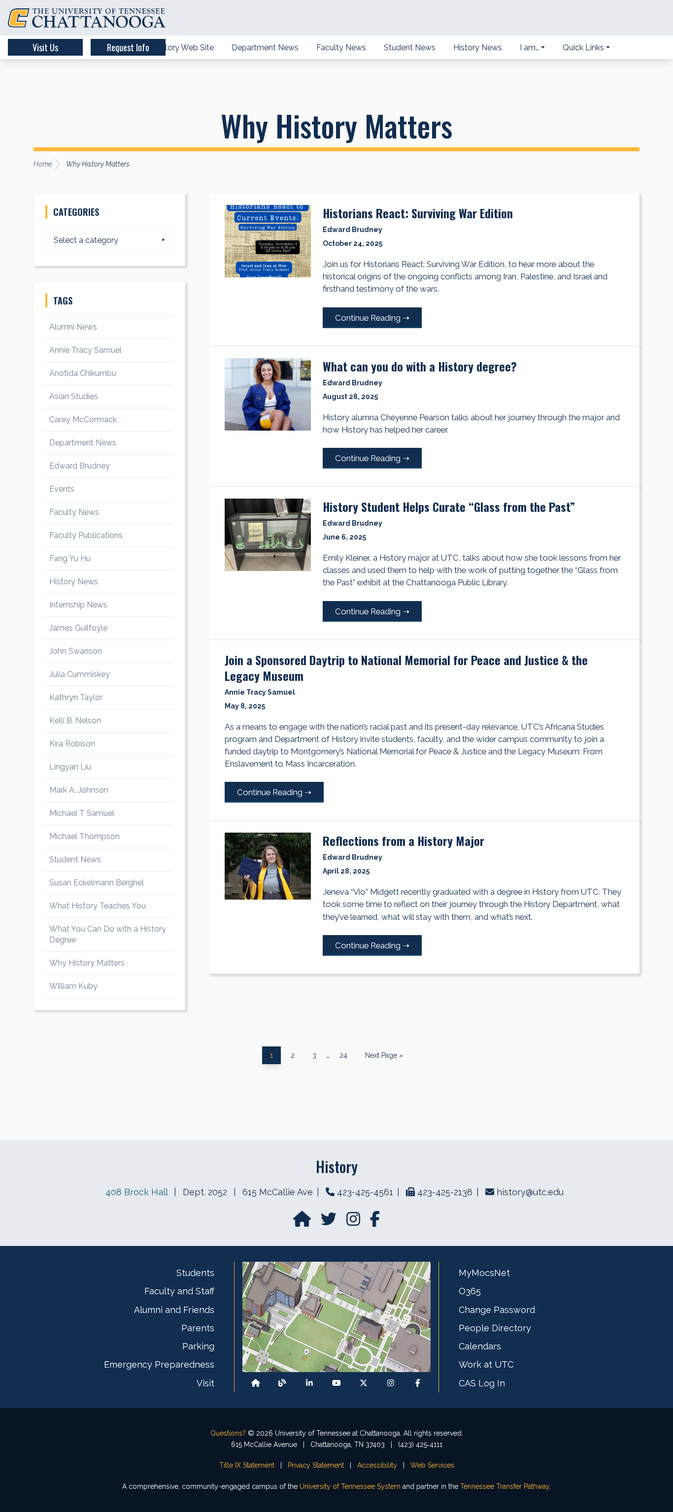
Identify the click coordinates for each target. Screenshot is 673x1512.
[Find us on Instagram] (354, 1222)
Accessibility (377, 1465)
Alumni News (73, 327)
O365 (470, 1291)
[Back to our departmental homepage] (255, 1383)
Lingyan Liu (70, 767)
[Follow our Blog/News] (282, 1383)
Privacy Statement (316, 1465)
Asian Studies (73, 396)
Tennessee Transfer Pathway (504, 1486)
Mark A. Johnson (78, 790)
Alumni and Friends (174, 1310)
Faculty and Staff (179, 1291)
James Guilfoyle (78, 628)
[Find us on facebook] (375, 1222)
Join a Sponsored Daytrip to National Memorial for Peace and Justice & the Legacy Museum (406, 667)
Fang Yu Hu (70, 558)
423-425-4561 (365, 1192)
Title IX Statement (246, 1465)
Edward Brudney (79, 465)
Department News (82, 442)
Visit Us (45, 47)
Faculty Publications (86, 535)
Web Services (432, 1465)
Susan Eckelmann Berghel (96, 882)
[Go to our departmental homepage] (303, 1222)
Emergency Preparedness (159, 1364)
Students (195, 1273)
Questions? (228, 1433)
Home (43, 164)
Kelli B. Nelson (75, 720)
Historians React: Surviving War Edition (418, 213)
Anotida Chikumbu (82, 373)
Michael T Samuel (81, 813)
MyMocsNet (484, 1273)
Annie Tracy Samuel (85, 350)
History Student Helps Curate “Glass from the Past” (449, 506)
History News (73, 581)
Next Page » (384, 1055)
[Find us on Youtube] (336, 1383)
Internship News (78, 604)
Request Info (128, 47)
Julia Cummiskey (79, 674)
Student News (75, 859)
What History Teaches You (97, 905)
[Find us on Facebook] (417, 1383)
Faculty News (74, 512)
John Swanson (75, 651)
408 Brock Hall (136, 1192)
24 (347, 1053)
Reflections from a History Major (403, 840)
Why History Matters (87, 963)
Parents (197, 1328)
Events (61, 489)
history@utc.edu (530, 1192)
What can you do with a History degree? (420, 366)
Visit (205, 1383)
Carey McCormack (83, 419)
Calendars (480, 1346)
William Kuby (73, 986)
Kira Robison (72, 743)
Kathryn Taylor (75, 697)
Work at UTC (486, 1364)
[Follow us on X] (364, 1383)
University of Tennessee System (350, 1486)
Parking (198, 1346)
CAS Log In (482, 1383)
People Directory (495, 1328)
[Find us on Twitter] (329, 1222)
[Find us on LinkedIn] (309, 1383)
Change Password (497, 1310)
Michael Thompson (84, 836)
